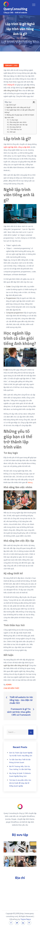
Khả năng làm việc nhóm (18, 122)
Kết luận (13, 132)
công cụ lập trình (24, 147)
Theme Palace (25, 919)
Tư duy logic (14, 120)
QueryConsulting (15, 8)
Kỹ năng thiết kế (15, 127)
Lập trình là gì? (11, 105)
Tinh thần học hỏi (16, 129)
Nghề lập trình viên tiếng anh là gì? (18, 107)
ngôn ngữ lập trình (10, 147)
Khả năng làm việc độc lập (18, 125)
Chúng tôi (10, 85)
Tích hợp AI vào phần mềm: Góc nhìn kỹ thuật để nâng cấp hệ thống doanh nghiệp (20, 783)
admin (8, 685)
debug (29, 482)
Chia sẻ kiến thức (11, 688)
